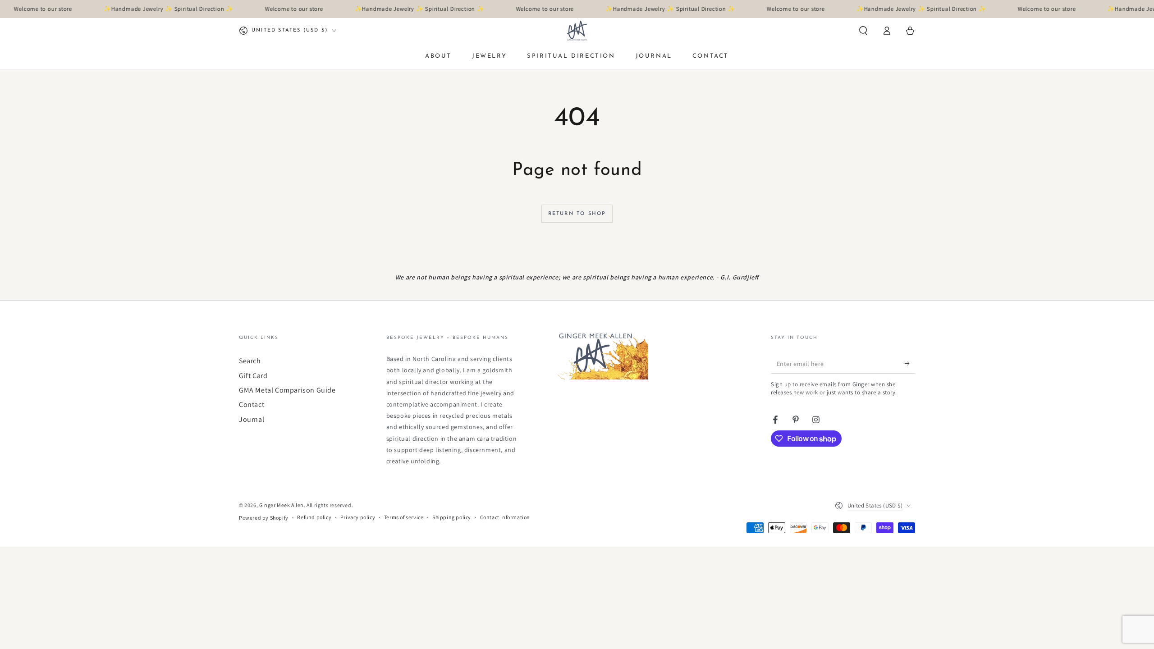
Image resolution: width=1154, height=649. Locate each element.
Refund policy (314, 517)
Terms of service (404, 517)
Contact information (505, 517)
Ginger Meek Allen (281, 505)
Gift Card (253, 375)
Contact (251, 404)
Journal (251, 419)
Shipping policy (451, 517)
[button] (863, 31)
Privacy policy (357, 517)
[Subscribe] (910, 363)
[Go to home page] (577, 31)
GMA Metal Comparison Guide (287, 390)
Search (250, 361)
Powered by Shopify (263, 517)
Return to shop (577, 213)
